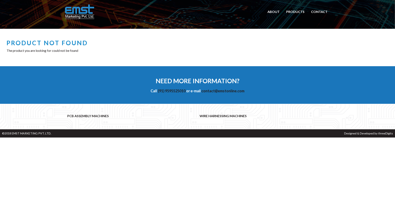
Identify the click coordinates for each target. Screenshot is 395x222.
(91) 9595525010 (172, 91)
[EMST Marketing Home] (79, 12)
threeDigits (385, 133)
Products (295, 12)
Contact (319, 12)
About (273, 12)
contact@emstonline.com (222, 91)
